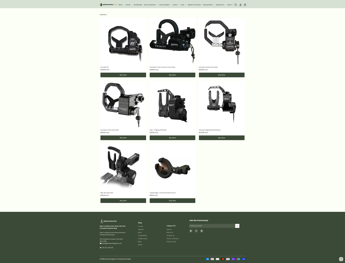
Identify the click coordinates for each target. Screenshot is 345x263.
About (229, 5)
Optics (175, 5)
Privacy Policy (171, 242)
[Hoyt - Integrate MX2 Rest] (172, 104)
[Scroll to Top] (341, 253)
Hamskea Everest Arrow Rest (208, 67)
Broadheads (138, 5)
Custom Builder (164, 5)
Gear (182, 5)
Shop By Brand (207, 5)
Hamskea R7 (104, 67)
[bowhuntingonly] (108, 5)
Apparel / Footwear (194, 5)
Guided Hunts (142, 239)
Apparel (141, 229)
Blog (139, 242)
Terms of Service (173, 239)
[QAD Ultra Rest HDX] (123, 167)
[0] (245, 5)
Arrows (128, 5)
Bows (120, 5)
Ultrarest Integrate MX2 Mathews (210, 130)
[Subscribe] (237, 226)
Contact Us (171, 236)
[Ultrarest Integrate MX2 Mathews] (222, 104)
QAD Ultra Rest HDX (106, 193)
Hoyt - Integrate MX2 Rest (158, 130)
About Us (170, 233)
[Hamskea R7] (123, 41)
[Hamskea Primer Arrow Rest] (123, 104)
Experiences (220, 5)
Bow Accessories (149, 5)
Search (169, 229)
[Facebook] (190, 231)
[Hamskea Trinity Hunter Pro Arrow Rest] (172, 41)
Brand (140, 245)
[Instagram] (196, 231)
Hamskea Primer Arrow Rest (109, 130)
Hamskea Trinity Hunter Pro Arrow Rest (162, 67)
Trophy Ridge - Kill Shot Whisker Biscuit (163, 193)
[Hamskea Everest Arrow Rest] (222, 41)
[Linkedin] (201, 231)
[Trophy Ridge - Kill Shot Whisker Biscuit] (172, 167)
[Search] (235, 5)
